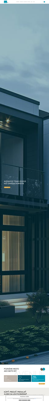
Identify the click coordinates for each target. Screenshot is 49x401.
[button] (17, 1)
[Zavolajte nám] (43, 1)
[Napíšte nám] (44, 1)
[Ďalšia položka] (47, 184)
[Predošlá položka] (1, 184)
